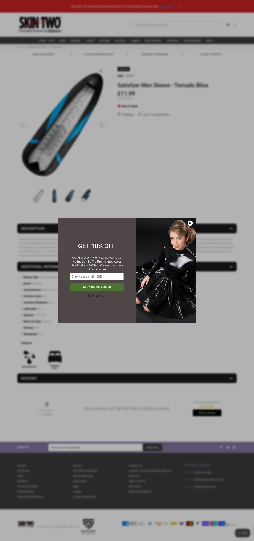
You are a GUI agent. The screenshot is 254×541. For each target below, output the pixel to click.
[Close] (190, 223)
